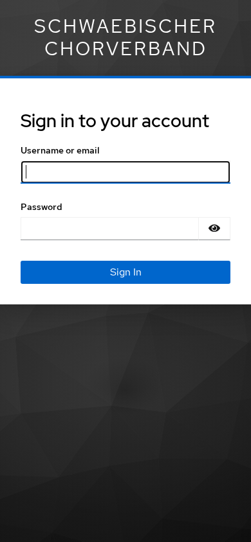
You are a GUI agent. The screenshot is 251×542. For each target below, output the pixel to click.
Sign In (126, 272)
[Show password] (214, 228)
